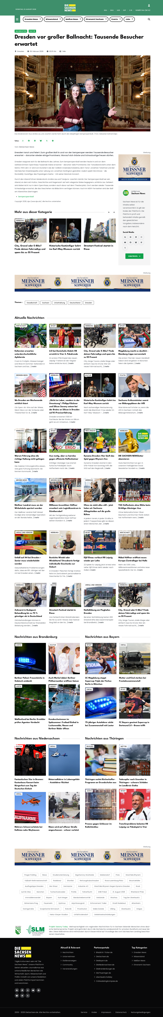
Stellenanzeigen (69, 960)
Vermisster (67, 886)
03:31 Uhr (52, 51)
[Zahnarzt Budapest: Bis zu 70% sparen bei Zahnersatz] (31, 595)
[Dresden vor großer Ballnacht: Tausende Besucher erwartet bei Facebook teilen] (29, 140)
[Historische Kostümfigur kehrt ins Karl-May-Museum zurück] (65, 230)
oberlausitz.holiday (104, 977)
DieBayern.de (102, 960)
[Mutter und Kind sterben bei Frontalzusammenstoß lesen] (134, 658)
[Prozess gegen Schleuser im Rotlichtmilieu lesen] (100, 804)
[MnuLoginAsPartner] (149, 5)
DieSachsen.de (102, 956)
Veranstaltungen (70, 969)
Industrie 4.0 (83, 886)
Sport (53, 326)
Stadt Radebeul (119, 903)
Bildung (90, 746)
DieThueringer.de (103, 973)
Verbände (100, 897)
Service (84, 1012)
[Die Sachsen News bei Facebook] (38, 990)
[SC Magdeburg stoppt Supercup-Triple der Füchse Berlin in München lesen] (100, 658)
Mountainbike (134, 880)
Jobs (128, 19)
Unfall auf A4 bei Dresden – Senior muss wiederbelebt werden (28, 561)
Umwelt (53, 686)
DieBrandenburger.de (105, 969)
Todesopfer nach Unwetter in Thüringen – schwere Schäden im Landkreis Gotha (133, 782)
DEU (105, 10)
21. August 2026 (119, 892)
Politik (123, 375)
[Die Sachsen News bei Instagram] (28, 990)
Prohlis (73, 892)
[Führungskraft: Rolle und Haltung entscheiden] (31, 440)
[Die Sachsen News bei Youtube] (33, 990)
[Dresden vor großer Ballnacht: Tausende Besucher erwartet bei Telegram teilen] (53, 140)
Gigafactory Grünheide (84, 875)
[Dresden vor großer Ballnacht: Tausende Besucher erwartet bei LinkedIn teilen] (35, 140)
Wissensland (52, 19)
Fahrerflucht (87, 892)
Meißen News (72, 19)
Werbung (20, 220)
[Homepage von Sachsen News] (130, 237)
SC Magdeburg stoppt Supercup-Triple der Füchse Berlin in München (98, 681)
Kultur (32, 31)
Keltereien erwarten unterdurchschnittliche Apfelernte (25, 354)
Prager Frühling (30, 875)
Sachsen (45, 303)
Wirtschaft (21, 326)
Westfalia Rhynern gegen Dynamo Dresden (112, 886)
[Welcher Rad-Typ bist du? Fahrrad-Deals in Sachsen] (100, 335)
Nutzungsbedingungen (140, 1012)
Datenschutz (121, 1012)
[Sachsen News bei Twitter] (125, 248)
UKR (118, 10)
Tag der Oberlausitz (131, 897)
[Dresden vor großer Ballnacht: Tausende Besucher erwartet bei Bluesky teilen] (41, 140)
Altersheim (136, 903)
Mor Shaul (53, 886)
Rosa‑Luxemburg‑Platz (114, 880)
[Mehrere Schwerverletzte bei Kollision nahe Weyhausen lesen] (30, 807)
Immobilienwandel (32, 897)
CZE (130, 10)
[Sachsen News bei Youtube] (125, 242)
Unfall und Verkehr (24, 532)
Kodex (94, 1012)
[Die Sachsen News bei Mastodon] (22, 995)
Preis (118, 875)
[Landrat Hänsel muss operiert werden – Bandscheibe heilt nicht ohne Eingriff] (31, 490)
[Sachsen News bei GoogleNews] (125, 237)
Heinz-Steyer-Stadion (59, 914)
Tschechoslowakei (57, 892)
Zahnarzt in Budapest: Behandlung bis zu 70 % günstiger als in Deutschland (28, 613)
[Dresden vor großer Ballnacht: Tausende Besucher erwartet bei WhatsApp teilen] (23, 140)
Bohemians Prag (31, 903)
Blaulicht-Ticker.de (104, 952)
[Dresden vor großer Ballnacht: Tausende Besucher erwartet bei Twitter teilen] (47, 140)
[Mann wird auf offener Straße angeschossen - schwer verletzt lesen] (64, 807)
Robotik (68, 909)
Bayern (49, 897)
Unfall (123, 645)
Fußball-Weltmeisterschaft (36, 880)
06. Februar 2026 (36, 51)
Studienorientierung (61, 875)
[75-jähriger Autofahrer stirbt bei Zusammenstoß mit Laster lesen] (100, 703)
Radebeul (57, 880)
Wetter (124, 746)
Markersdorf (105, 875)
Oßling (112, 909)
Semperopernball (26, 196)
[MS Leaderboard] (82, 283)
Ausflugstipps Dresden (34, 886)
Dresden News (31, 19)
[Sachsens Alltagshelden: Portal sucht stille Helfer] (100, 490)
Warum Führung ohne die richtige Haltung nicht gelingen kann (29, 459)
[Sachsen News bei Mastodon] (141, 242)
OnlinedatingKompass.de (107, 981)
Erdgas (139, 909)
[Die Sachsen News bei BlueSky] (17, 995)
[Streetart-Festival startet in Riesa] (100, 230)
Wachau (113, 897)
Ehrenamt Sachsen (95, 19)
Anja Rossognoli (78, 903)
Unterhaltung (59, 303)
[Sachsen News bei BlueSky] (136, 242)
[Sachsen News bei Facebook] (130, 242)
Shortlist (70, 880)
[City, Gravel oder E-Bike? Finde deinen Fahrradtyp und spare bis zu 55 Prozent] (31, 230)
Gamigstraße (28, 909)
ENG (112, 10)
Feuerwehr (48, 903)
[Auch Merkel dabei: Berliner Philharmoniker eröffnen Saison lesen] (64, 658)
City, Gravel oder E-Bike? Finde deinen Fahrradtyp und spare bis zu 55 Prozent (30, 249)
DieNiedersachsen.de (105, 965)
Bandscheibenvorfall (82, 897)
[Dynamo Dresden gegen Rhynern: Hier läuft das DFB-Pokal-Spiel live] (100, 440)
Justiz (18, 645)
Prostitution (82, 909)
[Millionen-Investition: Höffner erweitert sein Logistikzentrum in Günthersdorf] (65, 490)
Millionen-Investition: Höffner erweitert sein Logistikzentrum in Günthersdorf (65, 508)
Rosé (138, 886)
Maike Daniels (98, 909)
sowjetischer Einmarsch (49, 909)
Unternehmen (69, 956)
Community (68, 965)
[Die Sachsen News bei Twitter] (28, 995)
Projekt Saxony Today (58, 926)
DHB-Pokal (102, 892)
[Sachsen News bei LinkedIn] (136, 237)
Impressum (106, 1012)
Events (114, 19)
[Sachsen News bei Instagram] (141, 237)
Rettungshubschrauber (89, 880)
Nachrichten (21, 31)
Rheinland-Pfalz (137, 892)
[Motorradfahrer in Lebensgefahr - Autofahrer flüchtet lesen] (64, 760)
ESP (124, 10)
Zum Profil (133, 256)
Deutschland (75, 303)
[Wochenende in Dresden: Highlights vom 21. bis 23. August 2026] (31, 385)
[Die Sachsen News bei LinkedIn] (22, 990)
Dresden (20, 51)
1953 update (90, 431)
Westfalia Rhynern (133, 875)
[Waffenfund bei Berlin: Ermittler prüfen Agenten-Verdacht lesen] (30, 699)
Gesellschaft (32, 303)
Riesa (44, 875)
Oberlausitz (126, 909)
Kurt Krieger (63, 897)
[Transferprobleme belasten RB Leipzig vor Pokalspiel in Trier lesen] (134, 804)
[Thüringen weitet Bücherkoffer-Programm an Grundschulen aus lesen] (100, 760)
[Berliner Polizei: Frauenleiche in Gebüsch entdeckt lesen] (30, 658)
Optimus (62, 903)
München (40, 892)
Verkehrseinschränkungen (104, 914)
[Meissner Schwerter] (134, 167)
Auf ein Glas (26, 892)
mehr (34, 366)
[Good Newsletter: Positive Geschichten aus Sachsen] (134, 440)
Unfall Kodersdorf (81, 914)
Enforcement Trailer (98, 903)
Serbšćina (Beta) (143, 10)
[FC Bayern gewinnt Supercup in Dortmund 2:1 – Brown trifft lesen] (134, 703)
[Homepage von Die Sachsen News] (17, 990)
